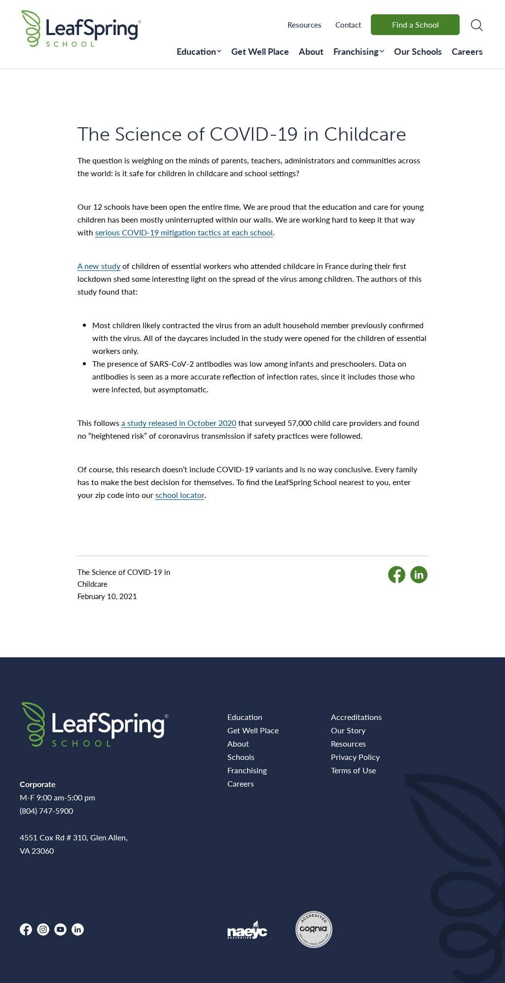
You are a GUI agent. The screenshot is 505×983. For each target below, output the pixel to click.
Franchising (356, 51)
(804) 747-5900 (46, 810)
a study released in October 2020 (178, 422)
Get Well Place (260, 51)
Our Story (348, 730)
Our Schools (418, 51)
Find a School (415, 24)
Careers (467, 51)
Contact (348, 24)
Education (196, 51)
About (311, 51)
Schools (240, 756)
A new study (98, 265)
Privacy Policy (355, 756)
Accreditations (356, 716)
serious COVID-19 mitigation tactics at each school (184, 232)
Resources (305, 24)
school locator (179, 494)
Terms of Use (353, 770)
